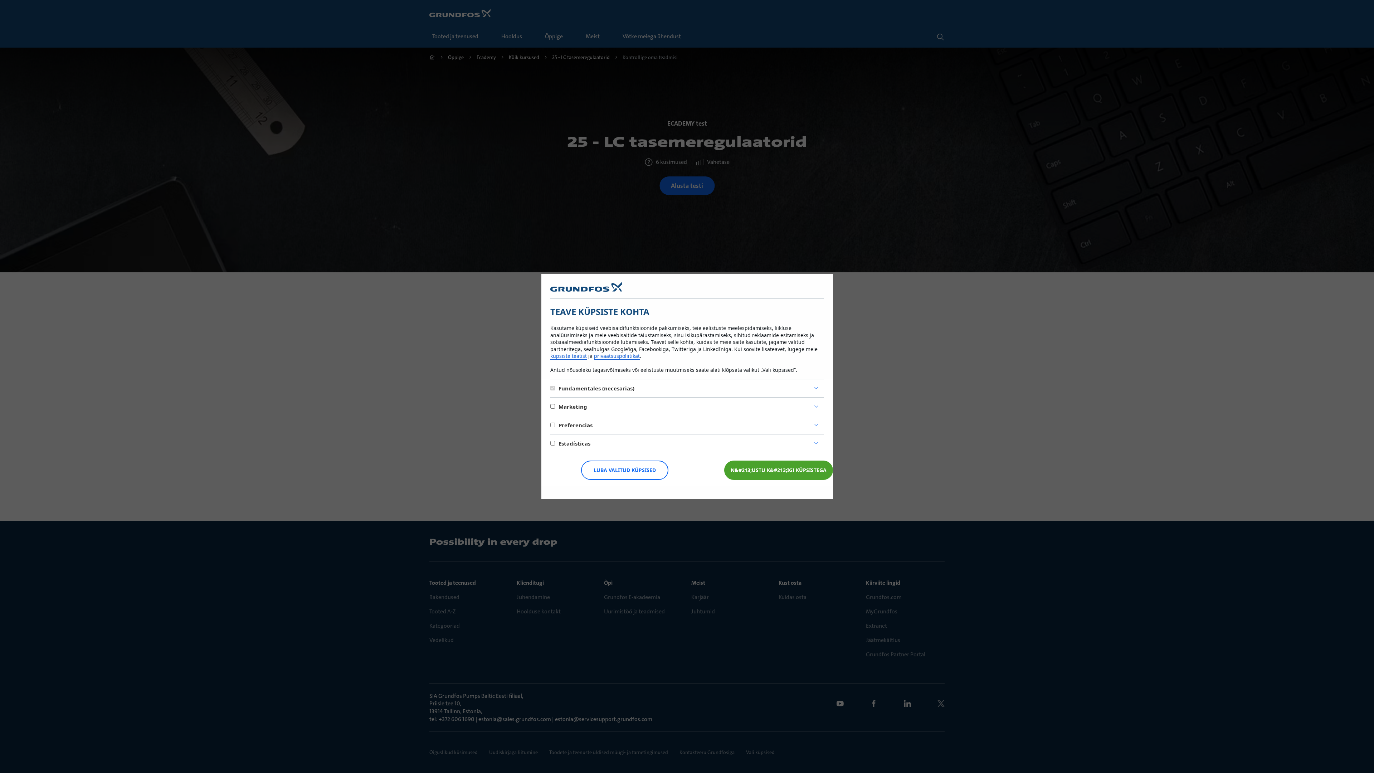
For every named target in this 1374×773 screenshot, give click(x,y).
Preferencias (576, 425)
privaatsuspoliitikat (617, 356)
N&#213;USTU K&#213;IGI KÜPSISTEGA (779, 470)
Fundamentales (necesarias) (596, 388)
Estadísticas (574, 443)
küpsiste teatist (568, 356)
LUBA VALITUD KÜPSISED (625, 470)
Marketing (573, 406)
